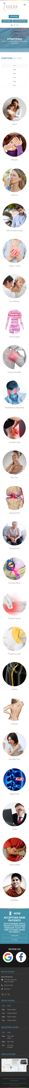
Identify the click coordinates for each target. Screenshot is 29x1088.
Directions (7, 989)
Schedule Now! (14, 935)
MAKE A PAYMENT (7, 21)
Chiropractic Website (20, 1078)
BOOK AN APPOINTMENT (20, 21)
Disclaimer (19, 1083)
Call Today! (14, 939)
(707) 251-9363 (13, 16)
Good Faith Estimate (11, 1083)
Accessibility (16, 1085)
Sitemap (4, 1083)
